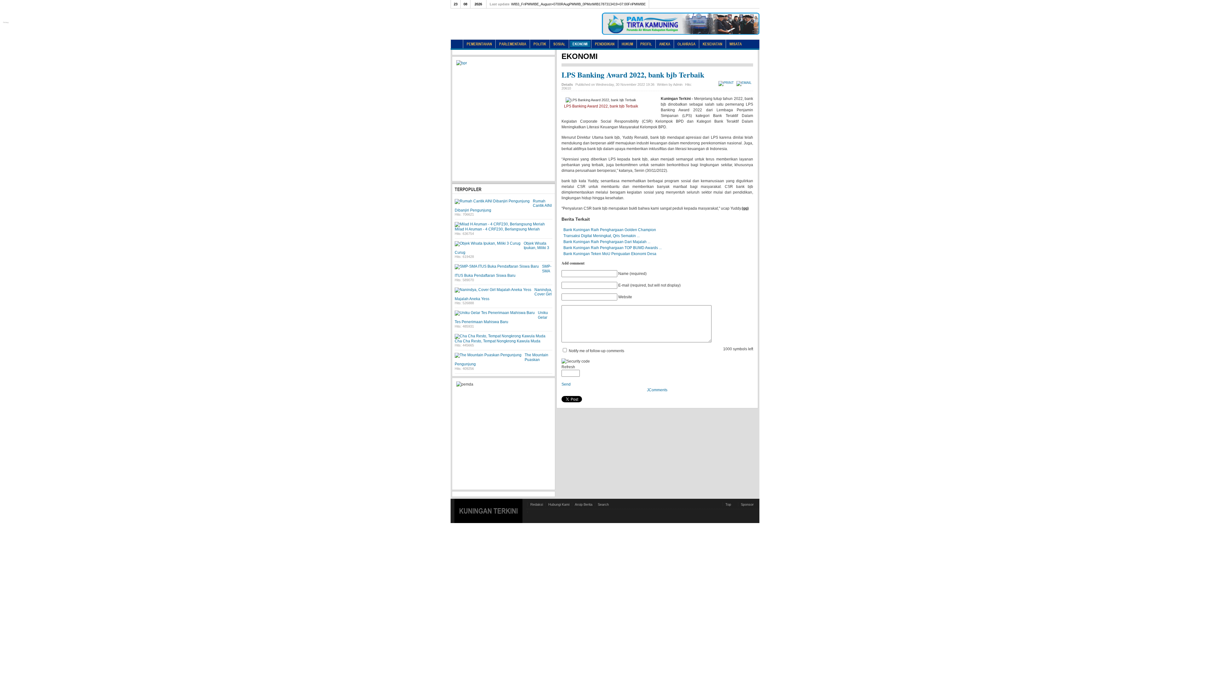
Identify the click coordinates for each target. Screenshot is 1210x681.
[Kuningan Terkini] (506, 28)
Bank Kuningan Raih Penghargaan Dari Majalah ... (606, 242)
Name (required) (632, 273)
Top (728, 504)
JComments (657, 390)
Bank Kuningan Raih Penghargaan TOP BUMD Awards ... (612, 248)
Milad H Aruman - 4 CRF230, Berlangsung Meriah (497, 229)
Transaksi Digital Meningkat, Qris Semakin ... (601, 236)
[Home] (456, 44)
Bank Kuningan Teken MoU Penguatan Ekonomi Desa (609, 254)
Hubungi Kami (558, 504)
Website (625, 297)
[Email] (744, 82)
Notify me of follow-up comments (596, 351)
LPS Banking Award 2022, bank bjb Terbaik (633, 74)
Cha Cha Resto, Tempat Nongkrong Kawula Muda (497, 341)
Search (603, 504)
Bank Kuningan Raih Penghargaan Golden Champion (609, 230)
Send (566, 384)
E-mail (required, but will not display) (649, 285)
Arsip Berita (583, 504)
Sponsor (747, 504)
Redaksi (536, 504)
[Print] (726, 82)
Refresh (568, 367)
